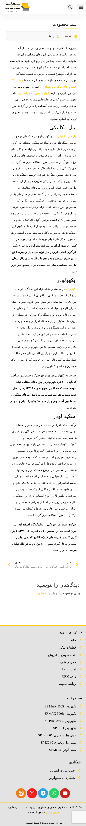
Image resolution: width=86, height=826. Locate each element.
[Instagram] (32, 793)
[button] (80, 7)
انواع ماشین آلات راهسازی (33, 93)
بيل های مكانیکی (66, 136)
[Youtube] (65, 793)
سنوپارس (52, 812)
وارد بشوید (43, 593)
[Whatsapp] (54, 793)
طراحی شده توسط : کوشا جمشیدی (43, 822)
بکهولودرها (71, 289)
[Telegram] (43, 793)
